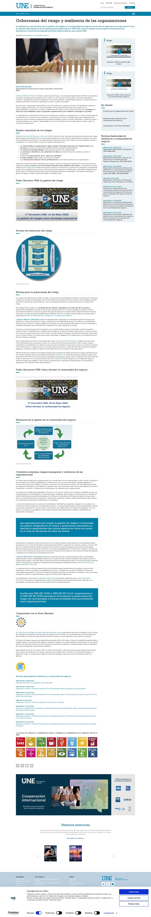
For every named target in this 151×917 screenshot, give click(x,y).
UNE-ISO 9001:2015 (84, 562)
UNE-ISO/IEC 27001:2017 (29, 564)
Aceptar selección (133, 898)
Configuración (109, 913)
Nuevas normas (21, 885)
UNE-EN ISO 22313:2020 (46, 578)
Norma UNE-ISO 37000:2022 (27, 96)
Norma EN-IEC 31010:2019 (66, 341)
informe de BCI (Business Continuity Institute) (37, 136)
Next (113, 856)
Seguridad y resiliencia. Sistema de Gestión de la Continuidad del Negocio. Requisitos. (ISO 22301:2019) (50, 688)
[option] (75, 794)
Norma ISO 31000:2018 (48, 315)
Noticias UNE (20, 879)
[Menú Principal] (133, 14)
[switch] (59, 913)
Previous (37, 856)
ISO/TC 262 (64, 310)
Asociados (19, 883)
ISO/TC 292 (63, 313)
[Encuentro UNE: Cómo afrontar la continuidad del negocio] (118, 84)
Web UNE (109, 3)
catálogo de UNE (31, 167)
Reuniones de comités (23, 881)
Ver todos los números (75, 838)
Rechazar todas (133, 904)
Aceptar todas (134, 892)
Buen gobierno (28, 35)
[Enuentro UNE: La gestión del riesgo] (118, 51)
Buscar (130, 7)
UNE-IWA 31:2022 (61, 355)
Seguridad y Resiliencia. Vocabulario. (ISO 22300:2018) (34, 683)
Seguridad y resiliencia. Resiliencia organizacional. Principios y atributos (40, 702)
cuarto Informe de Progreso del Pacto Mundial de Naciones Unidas (40, 632)
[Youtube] (113, 884)
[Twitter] (108, 884)
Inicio (102, 3)
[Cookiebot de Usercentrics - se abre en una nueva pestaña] (13, 913)
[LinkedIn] (103, 884)
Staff (71, 881)
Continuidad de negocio (41, 35)
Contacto (132, 3)
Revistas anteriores (120, 3)
